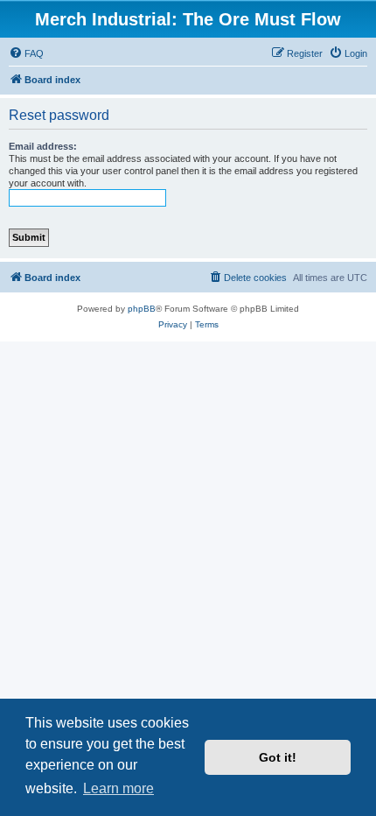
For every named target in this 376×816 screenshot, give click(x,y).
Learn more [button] (118, 788)
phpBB (142, 308)
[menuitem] (26, 53)
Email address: (43, 146)
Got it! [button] (277, 757)
